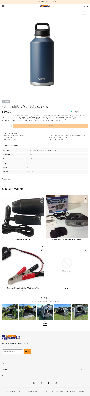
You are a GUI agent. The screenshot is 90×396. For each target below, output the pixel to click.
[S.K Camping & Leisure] (45, 6)
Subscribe (27, 351)
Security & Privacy (57, 391)
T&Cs (46, 391)
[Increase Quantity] (10, 126)
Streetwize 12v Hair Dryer (23, 239)
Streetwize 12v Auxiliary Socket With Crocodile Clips (23, 288)
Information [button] (4, 369)
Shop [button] (3, 363)
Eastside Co (81, 391)
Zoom (83, 13)
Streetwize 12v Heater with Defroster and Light (67, 239)
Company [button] (4, 376)
